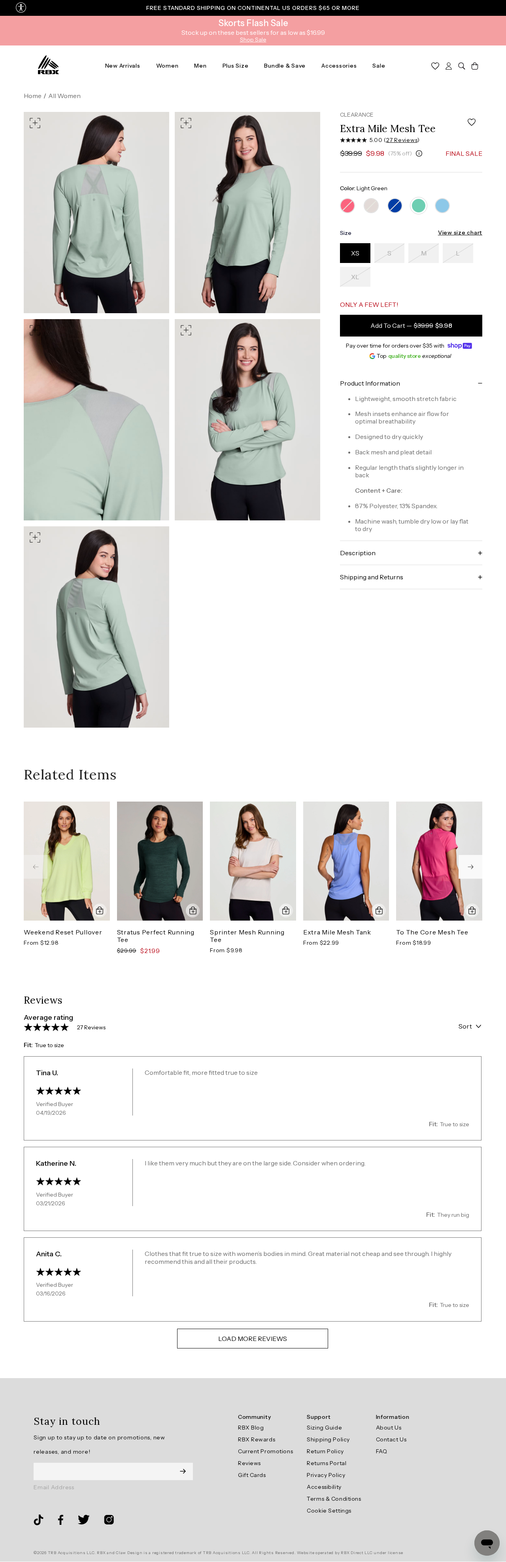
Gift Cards (252, 1475)
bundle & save (285, 65)
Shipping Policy (328, 1439)
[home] (48, 65)
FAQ (381, 1451)
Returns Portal (326, 1463)
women (167, 65)
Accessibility (324, 1486)
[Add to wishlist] (472, 122)
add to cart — (411, 326)
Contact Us (391, 1439)
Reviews (249, 1463)
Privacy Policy (326, 1475)
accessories (339, 65)
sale (378, 65)
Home (33, 96)
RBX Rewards (256, 1439)
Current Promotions (265, 1451)
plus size (236, 65)
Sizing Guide (324, 1427)
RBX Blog (251, 1427)
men (200, 65)
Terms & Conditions (334, 1498)
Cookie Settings (329, 1510)
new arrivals (122, 65)
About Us (388, 1427)
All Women (64, 96)
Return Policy (325, 1451)
